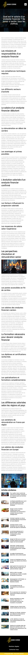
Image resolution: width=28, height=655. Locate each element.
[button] (25, 4)
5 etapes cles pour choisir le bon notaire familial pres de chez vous (18, 607)
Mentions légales (14, 646)
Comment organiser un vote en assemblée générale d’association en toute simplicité (18, 519)
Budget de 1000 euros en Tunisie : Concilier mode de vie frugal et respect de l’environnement (18, 540)
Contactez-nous (14, 650)
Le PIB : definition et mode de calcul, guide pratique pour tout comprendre (17, 620)
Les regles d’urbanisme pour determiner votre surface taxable (18, 554)
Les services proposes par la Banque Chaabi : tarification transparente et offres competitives (16, 533)
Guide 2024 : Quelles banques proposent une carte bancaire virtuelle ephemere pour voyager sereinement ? (18, 548)
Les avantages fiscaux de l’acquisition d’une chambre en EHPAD (17, 587)
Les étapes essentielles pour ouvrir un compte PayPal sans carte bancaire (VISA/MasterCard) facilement (18, 503)
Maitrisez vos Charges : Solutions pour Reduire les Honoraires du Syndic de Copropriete (18, 614)
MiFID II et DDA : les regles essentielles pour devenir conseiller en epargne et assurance (18, 574)
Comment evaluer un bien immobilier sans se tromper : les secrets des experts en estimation (18, 526)
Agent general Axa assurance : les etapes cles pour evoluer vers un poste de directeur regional (18, 567)
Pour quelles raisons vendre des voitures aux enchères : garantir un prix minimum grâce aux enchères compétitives (18, 495)
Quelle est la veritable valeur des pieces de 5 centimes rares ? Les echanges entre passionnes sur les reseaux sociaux (18, 627)
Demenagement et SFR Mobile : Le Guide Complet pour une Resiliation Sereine (18, 580)
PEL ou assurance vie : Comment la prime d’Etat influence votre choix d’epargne (18, 593)
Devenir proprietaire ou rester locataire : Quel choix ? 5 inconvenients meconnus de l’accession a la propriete (17, 600)
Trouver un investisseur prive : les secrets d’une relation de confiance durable (18, 561)
